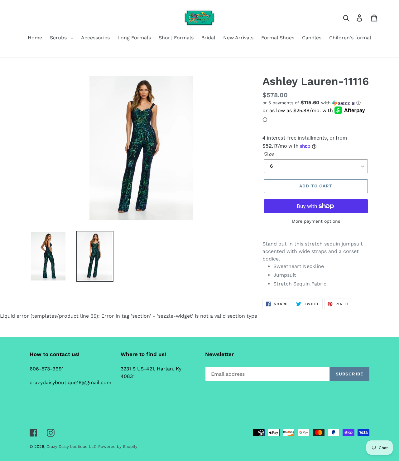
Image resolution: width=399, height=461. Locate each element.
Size (269, 154)
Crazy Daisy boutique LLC (71, 446)
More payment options (316, 221)
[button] (315, 103)
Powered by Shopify (117, 446)
